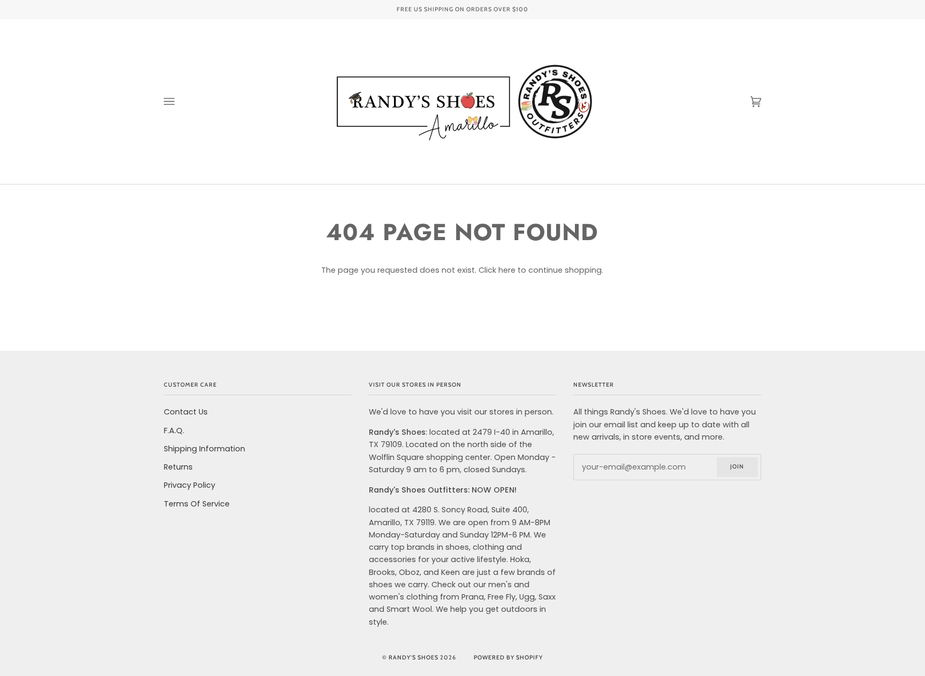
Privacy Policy (189, 485)
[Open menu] (180, 101)
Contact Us (186, 411)
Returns (178, 467)
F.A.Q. (174, 430)
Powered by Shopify (508, 657)
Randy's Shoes (413, 657)
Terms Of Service (197, 503)
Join (737, 466)
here (506, 270)
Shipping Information (204, 448)
